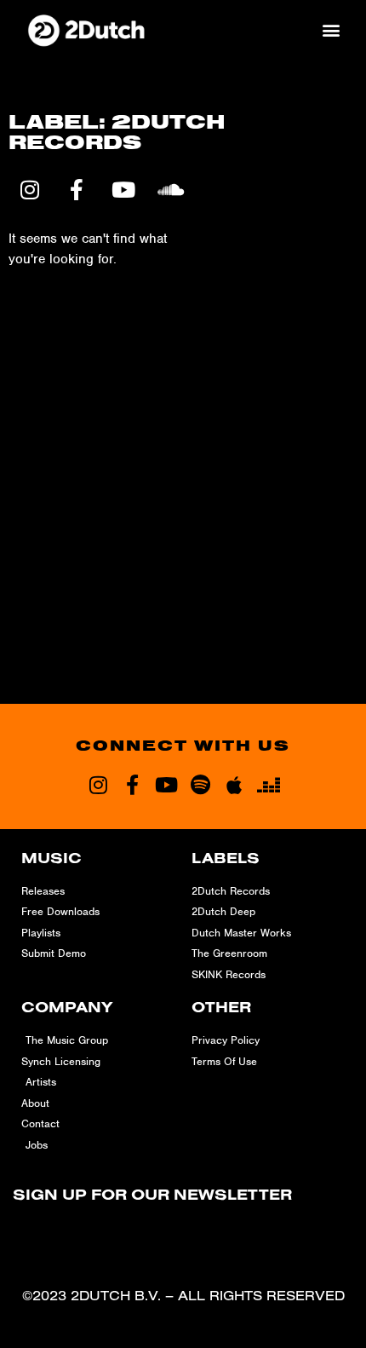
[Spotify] (200, 785)
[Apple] (234, 785)
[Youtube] (166, 785)
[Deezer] (268, 785)
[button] (331, 29)
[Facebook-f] (132, 785)
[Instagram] (98, 785)
